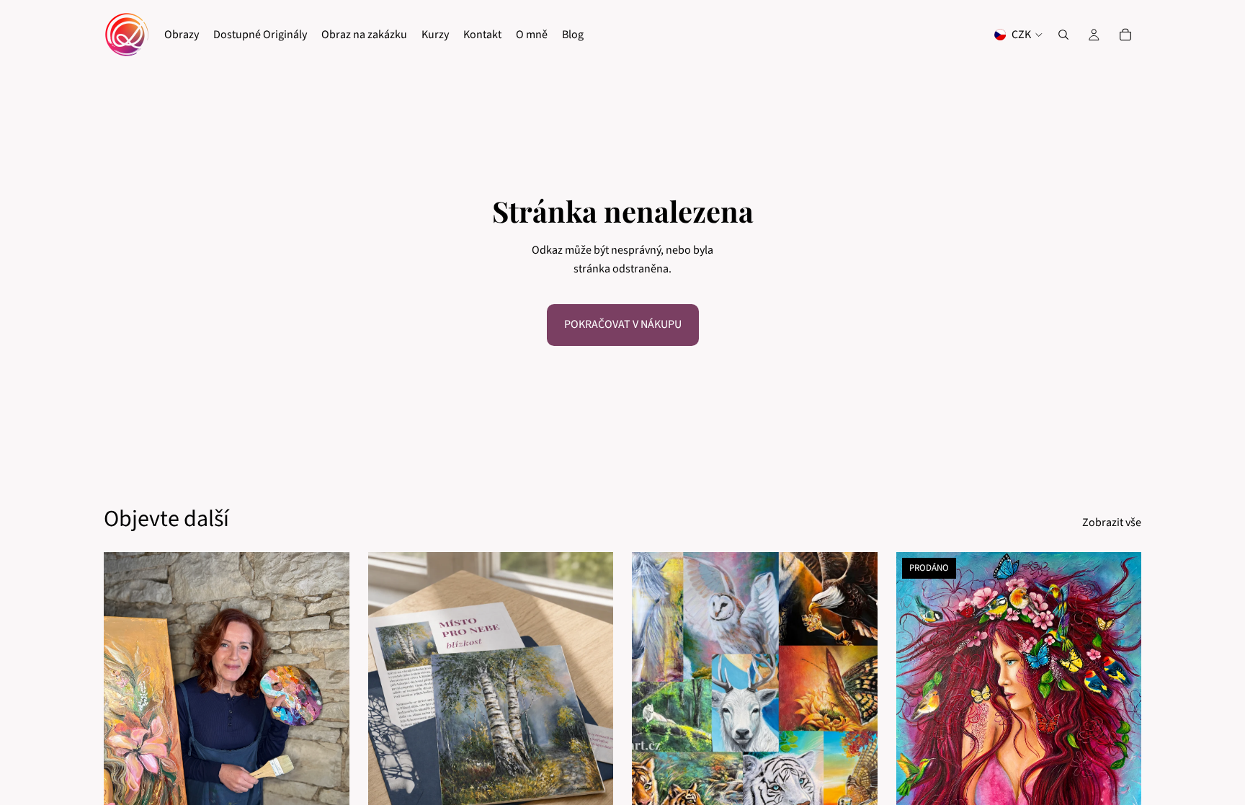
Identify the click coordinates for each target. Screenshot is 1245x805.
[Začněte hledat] (1063, 34)
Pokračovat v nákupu (623, 324)
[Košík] (1125, 34)
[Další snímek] (591, 706)
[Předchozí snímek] (389, 706)
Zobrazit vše (1111, 522)
